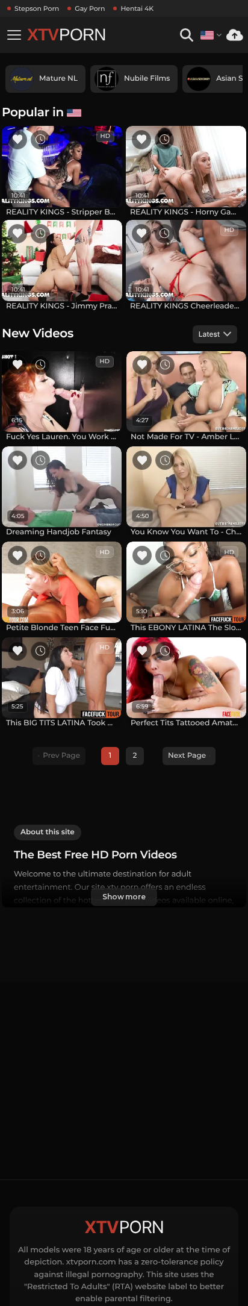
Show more (124, 896)
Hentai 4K (136, 8)
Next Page (187, 755)
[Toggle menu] (14, 34)
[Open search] (186, 35)
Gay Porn (90, 8)
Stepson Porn (36, 8)
